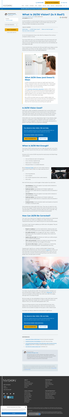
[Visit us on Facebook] (3, 393)
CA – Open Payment (28, 395)
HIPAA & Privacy (27, 392)
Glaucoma (44, 5)
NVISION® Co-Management (50, 394)
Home (23, 16)
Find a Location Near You (11, 32)
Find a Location (43, 138)
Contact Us (5, 387)
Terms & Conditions (27, 399)
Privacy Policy (53, 368)
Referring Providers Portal (49, 398)
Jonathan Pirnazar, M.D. (12, 14)
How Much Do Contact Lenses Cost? (33, 346)
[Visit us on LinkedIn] (13, 393)
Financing (47, 385)
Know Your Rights (27, 394)
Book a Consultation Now (30, 138)
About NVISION (27, 381)
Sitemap (25, 387)
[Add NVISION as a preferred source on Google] (63, 17)
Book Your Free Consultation (52, 2)
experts (48, 249)
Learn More (45, 8)
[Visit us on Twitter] (10, 393)
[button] (25, 407)
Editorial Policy (27, 369)
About (23, 5)
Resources (52, 5)
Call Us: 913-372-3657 (7, 389)
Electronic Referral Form (49, 396)
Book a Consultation (11, 29)
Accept (13, 413)
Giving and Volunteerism (28, 383)
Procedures (32, 5)
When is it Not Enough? (47, 29)
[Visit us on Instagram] (7, 393)
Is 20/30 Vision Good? (35, 29)
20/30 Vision (25, 29)
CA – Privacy (26, 402)
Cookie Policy (11, 415)
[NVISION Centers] (9, 380)
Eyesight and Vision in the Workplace (33, 341)
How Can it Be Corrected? (28, 30)
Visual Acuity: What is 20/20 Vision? (33, 339)
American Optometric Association (36, 89)
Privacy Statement (15, 415)
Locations (26, 5)
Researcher (49, 292)
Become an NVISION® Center (50, 392)
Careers (4, 386)
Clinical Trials (26, 385)
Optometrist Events (48, 395)
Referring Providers (59, 5)
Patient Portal (47, 381)
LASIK (36, 5)
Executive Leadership (28, 384)
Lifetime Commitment (49, 384)
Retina (48, 5)
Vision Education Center (29, 16)
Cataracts (39, 5)
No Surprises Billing (27, 396)
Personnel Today (29, 167)
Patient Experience (48, 383)
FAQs (46, 387)
